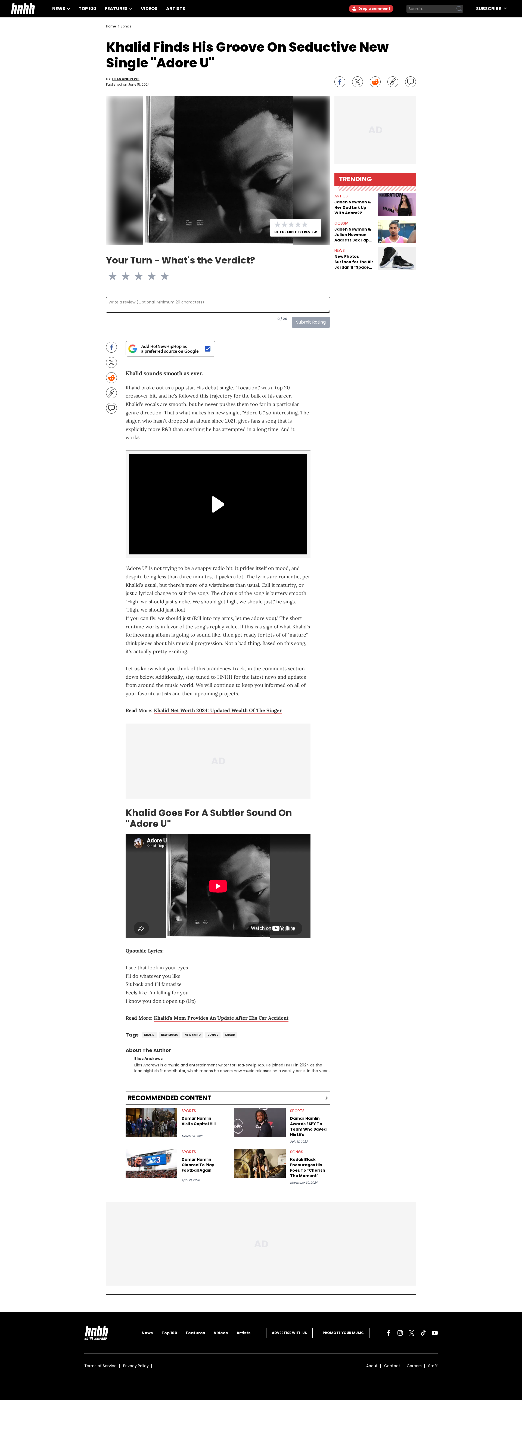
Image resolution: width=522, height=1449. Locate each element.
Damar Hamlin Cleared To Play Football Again (198, 1165)
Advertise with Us (289, 1332)
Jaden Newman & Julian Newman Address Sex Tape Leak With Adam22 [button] (353, 234)
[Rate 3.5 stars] (148, 276)
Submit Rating (311, 322)
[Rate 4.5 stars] (161, 276)
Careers (414, 1366)
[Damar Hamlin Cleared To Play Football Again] (151, 1163)
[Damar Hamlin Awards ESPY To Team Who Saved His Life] (260, 1122)
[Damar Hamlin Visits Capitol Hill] (151, 1122)
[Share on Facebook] (340, 82)
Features (116, 8)
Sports (189, 1110)
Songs (125, 26)
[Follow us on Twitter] (412, 1333)
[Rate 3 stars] (142, 276)
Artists (175, 8)
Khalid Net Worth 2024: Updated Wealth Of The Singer (218, 710)
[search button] (459, 8)
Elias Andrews (125, 79)
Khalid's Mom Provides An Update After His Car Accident (221, 1018)
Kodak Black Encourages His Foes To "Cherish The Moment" (307, 1167)
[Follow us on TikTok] (423, 1333)
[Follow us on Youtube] (435, 1333)
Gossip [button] (341, 223)
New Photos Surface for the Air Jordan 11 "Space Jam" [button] (353, 262)
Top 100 (87, 8)
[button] (397, 204)
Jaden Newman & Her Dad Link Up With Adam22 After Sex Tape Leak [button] (352, 207)
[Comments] (410, 81)
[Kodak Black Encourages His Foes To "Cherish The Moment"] (260, 1163)
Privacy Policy (136, 1366)
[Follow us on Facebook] (388, 1333)
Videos (149, 8)
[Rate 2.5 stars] (135, 276)
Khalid (149, 1035)
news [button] (339, 250)
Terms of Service (100, 1366)
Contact (392, 1366)
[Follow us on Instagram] (400, 1333)
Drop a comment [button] (374, 8)
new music (169, 1035)
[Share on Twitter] (357, 82)
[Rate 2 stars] (129, 276)
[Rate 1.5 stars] (122, 276)
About (372, 1366)
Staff (433, 1366)
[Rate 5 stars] (168, 276)
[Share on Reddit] (375, 81)
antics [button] (341, 196)
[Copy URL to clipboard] (392, 81)
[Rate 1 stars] (116, 276)
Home (111, 26)
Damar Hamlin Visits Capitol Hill (199, 1121)
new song (193, 1035)
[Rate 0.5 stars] (109, 276)
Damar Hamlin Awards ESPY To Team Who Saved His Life (308, 1126)
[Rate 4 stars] (155, 276)
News (59, 8)
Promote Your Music (343, 1332)
